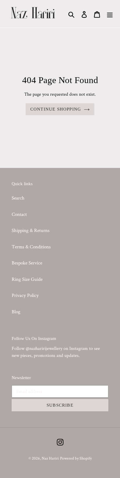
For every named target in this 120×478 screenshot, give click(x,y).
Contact (19, 214)
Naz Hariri (50, 458)
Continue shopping (55, 109)
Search (18, 198)
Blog (16, 311)
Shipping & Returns (31, 230)
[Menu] (109, 14)
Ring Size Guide (27, 279)
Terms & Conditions (31, 246)
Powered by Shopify (76, 458)
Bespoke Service (27, 262)
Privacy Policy (25, 295)
